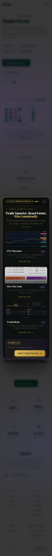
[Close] (44, 201)
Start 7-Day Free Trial (28, 353)
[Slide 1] (37, 201)
